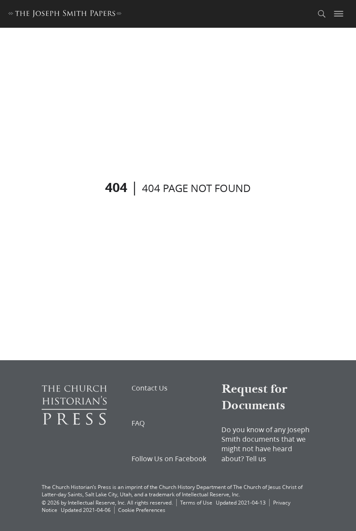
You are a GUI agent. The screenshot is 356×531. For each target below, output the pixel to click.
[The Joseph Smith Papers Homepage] (65, 15)
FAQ (138, 423)
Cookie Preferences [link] (141, 510)
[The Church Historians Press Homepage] (74, 422)
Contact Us (150, 388)
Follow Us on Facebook (169, 458)
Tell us (256, 458)
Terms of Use (196, 502)
